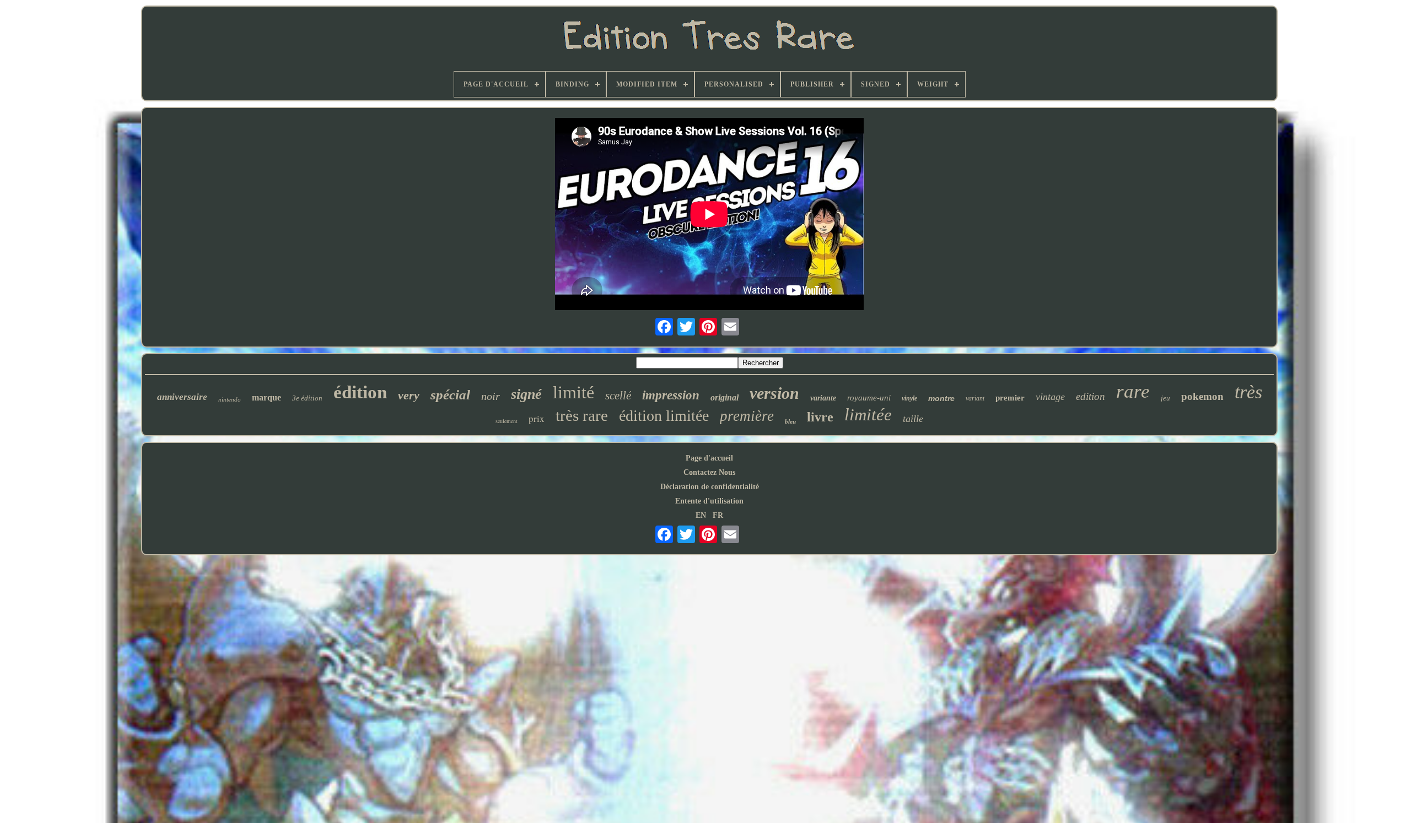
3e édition (307, 398)
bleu (790, 421)
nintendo (229, 399)
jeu (1165, 398)
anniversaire (182, 397)
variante (823, 398)
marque (266, 397)
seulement (507, 421)
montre (941, 398)
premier (1010, 397)
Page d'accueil (709, 458)
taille (913, 418)
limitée (868, 414)
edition (1090, 396)
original (724, 397)
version (774, 393)
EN (701, 515)
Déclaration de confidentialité (709, 487)
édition (360, 392)
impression (670, 395)
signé (526, 394)
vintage (1050, 396)
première (747, 416)
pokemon (1202, 396)
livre (820, 417)
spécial (450, 394)
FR (718, 515)
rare (1133, 391)
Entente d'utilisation (709, 501)
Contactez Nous (709, 472)
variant (975, 398)
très (1248, 392)
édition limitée (664, 415)
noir (490, 396)
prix (537, 418)
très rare (582, 415)
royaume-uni (869, 397)
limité (573, 392)
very (408, 395)
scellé (618, 395)
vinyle (909, 398)
